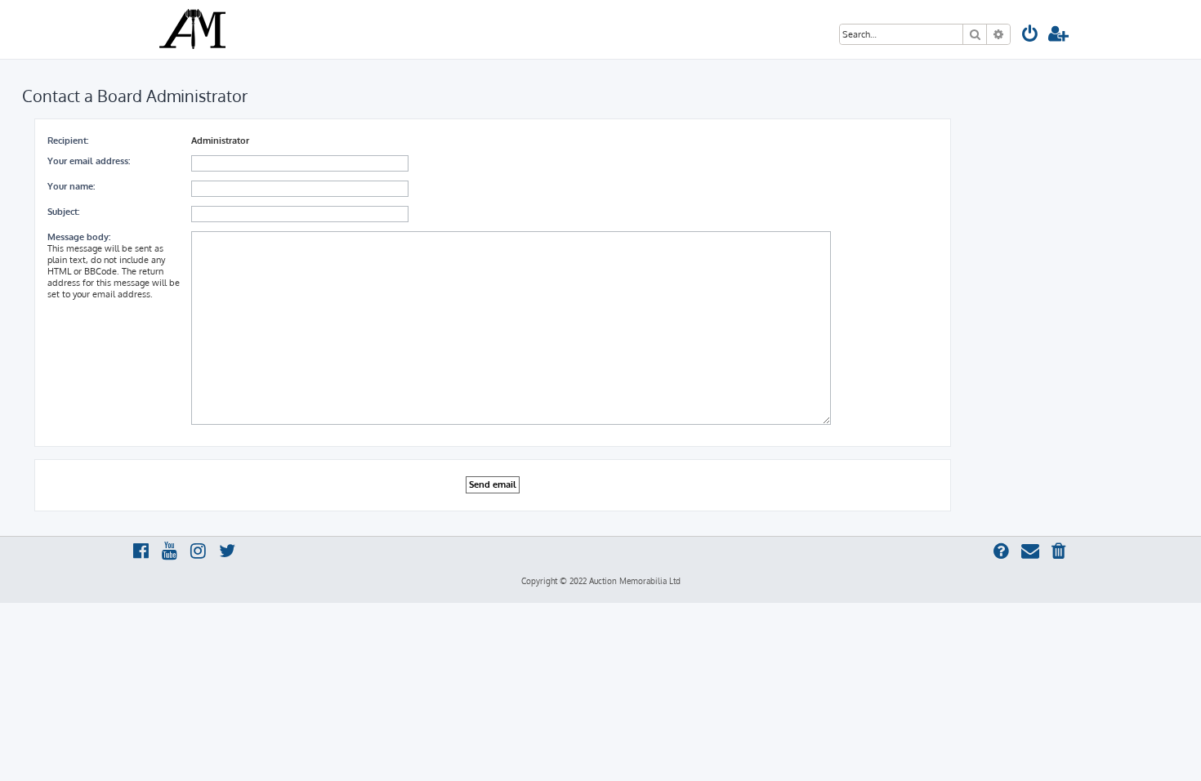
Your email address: (88, 161)
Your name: (71, 186)
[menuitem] (1030, 36)
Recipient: (67, 140)
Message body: (78, 237)
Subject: (63, 211)
